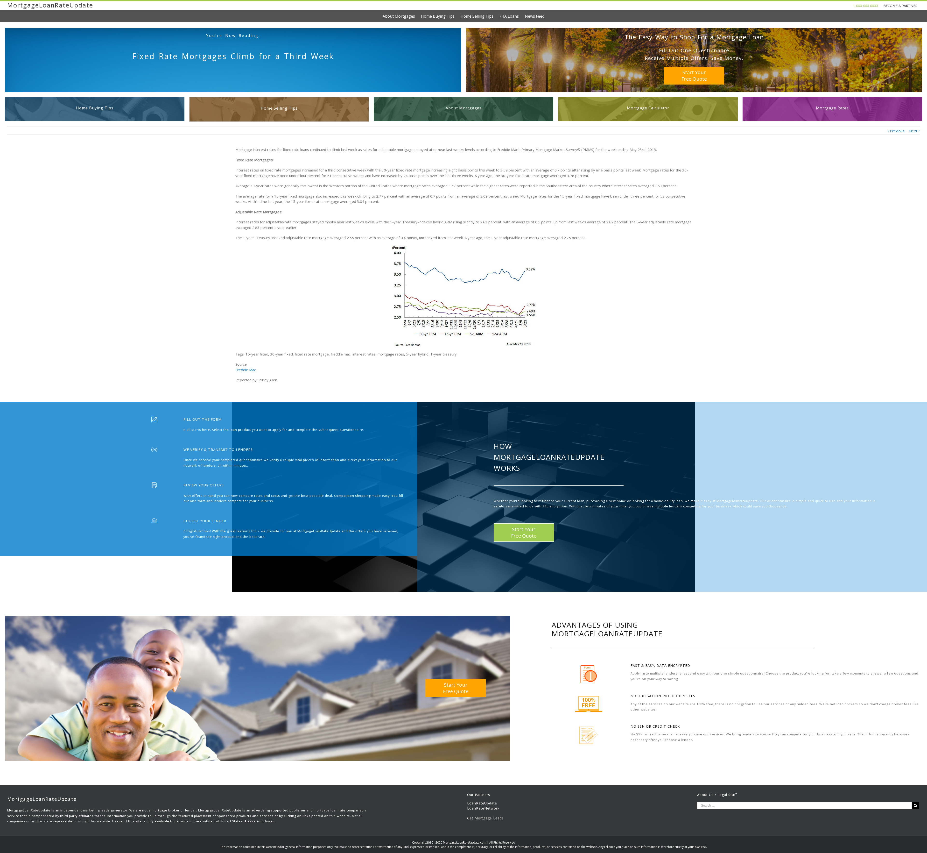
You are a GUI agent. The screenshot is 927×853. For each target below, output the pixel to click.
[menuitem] (402, 16)
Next (913, 130)
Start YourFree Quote (694, 75)
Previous (897, 130)
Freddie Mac (245, 369)
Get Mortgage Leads (485, 818)
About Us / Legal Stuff (717, 794)
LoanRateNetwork (483, 808)
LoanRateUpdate (482, 803)
